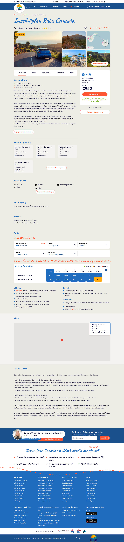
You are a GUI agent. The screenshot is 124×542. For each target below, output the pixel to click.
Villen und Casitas (69, 477)
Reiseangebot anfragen (95, 112)
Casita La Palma (67, 485)
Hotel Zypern (90, 501)
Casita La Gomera (67, 483)
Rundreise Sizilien (67, 496)
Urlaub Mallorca (19, 491)
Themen (55, 6)
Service (88, 1)
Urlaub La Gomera (19, 483)
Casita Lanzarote (67, 488)
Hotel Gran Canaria (92, 480)
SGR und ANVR (66, 513)
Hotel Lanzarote (91, 488)
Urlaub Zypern (18, 501)
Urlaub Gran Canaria (20, 480)
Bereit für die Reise (70, 507)
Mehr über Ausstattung (44, 192)
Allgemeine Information (69, 515)
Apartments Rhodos (44, 493)
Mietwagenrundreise (22, 507)
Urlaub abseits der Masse (48, 507)
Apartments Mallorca (44, 491)
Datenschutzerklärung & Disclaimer (49, 523)
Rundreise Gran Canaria (21, 513)
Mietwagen (19, 291)
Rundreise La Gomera (20, 515)
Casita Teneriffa (67, 498)
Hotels (88, 477)
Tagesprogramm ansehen (22, 132)
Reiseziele (43, 6)
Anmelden (104, 438)
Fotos (34, 72)
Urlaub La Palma (19, 485)
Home (15, 15)
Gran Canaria (24, 15)
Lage (71, 72)
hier (73, 309)
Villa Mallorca (66, 491)
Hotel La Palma (91, 485)
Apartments (43, 477)
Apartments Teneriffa (44, 498)
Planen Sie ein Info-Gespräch (98, 6)
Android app (90, 517)
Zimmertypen (46, 72)
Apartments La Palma (45, 485)
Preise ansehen (94, 94)
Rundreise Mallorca (20, 518)
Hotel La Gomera (91, 483)
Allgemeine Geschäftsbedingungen (49, 520)
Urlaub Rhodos (18, 493)
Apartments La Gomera (45, 483)
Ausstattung (60, 72)
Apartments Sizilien (44, 496)
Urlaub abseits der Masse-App (71, 510)
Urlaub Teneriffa (19, 498)
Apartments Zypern (44, 501)
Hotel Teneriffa (90, 498)
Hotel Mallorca (90, 491)
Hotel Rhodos (90, 493)
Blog (65, 6)
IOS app (88, 510)
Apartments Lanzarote (45, 488)
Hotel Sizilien (90, 496)
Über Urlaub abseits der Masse (74, 1)
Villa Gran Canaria (67, 480)
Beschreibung (22, 72)
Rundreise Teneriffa (20, 523)
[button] (62, 340)
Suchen (33, 6)
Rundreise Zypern (19, 510)
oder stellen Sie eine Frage (51, 439)
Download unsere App (95, 507)
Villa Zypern (66, 501)
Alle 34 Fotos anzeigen (99, 63)
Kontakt (95, 1)
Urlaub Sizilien (18, 496)
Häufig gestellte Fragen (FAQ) (47, 513)
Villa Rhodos (66, 493)
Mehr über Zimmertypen (56, 168)
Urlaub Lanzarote (19, 488)
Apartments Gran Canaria (46, 480)
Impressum (41, 525)
